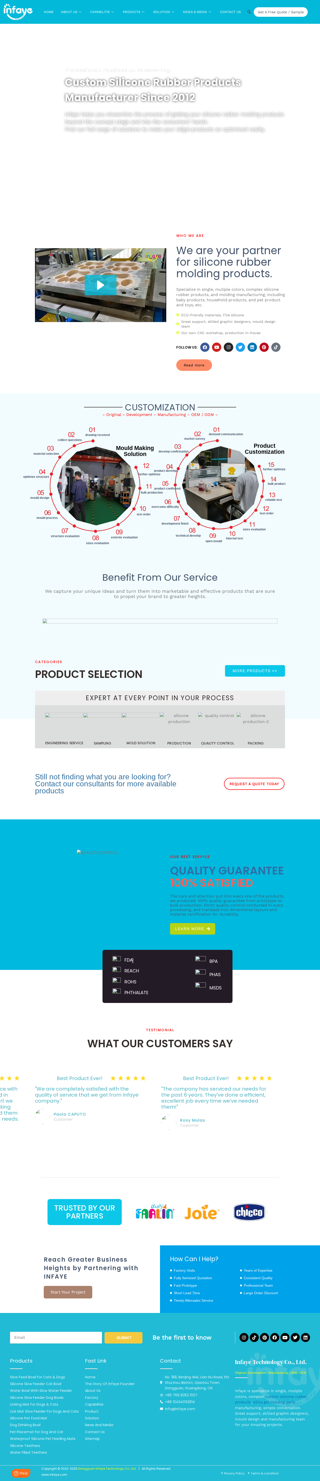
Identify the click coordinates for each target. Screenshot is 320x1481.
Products (131, 12)
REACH (131, 971)
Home (49, 12)
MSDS (216, 988)
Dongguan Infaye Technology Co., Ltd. (107, 1468)
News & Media (195, 12)
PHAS (215, 974)
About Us (69, 12)
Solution (161, 12)
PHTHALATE (136, 992)
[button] (100, 285)
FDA (128, 960)
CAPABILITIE (100, 12)
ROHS (130, 982)
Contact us (230, 12)
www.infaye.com (54, 1474)
